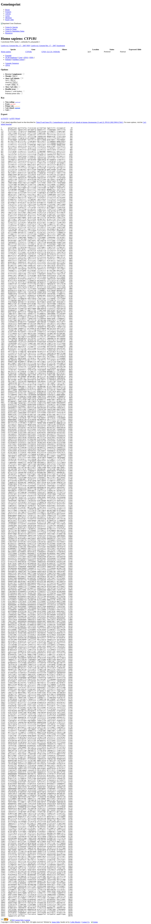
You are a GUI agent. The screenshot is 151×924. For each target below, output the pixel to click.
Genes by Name (11, 29)
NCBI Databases (11, 57)
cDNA (26, 57)
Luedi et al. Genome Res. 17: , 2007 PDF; (15, 46)
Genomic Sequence (12, 63)
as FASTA (4, 118)
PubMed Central (18, 59)
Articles (8, 14)
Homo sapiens (6, 52)
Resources (8, 33)
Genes (7, 16)
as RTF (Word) (15, 118)
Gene (20, 57)
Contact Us (86, 922)
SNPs (31, 57)
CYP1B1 (28, 52)
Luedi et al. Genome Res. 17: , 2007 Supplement (48, 46)
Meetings (8, 18)
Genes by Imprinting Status (14, 31)
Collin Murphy (75, 922)
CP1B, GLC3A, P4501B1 (50, 52)
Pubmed (8, 59)
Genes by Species (11, 27)
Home (7, 10)
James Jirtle (56, 922)
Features (8, 12)
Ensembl (8, 55)
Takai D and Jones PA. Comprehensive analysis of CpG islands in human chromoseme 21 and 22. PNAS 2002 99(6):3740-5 (79, 122)
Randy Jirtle (9, 20)
